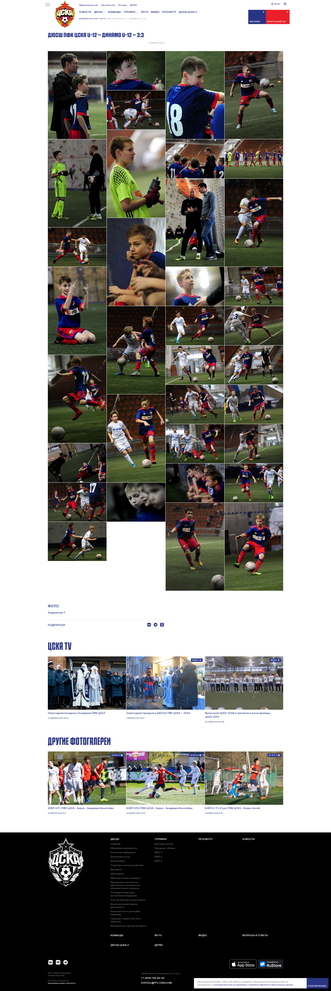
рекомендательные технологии (62, 983)
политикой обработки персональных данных (271, 984)
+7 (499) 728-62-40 (152, 978)
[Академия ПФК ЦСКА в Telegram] (65, 962)
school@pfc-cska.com (156, 982)
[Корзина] (285, 3)
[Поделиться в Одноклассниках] (162, 625)
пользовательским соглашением (230, 984)
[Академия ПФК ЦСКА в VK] (50, 962)
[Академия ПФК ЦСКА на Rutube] (58, 962)
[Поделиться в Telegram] (155, 625)
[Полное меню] (47, 4)
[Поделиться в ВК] (149, 625)
